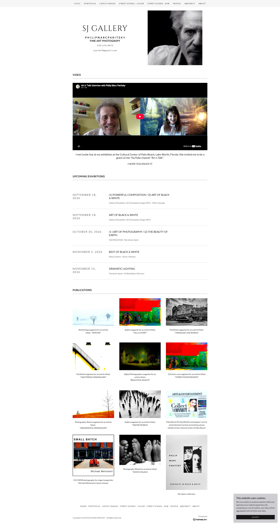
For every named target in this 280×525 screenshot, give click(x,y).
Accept (255, 517)
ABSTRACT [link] (190, 3)
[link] (105, 30)
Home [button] (83, 506)
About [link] (202, 3)
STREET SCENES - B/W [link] (158, 3)
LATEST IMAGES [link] (108, 3)
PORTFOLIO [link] (90, 3)
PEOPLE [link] (177, 3)
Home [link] (77, 3)
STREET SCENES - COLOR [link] (131, 3)
